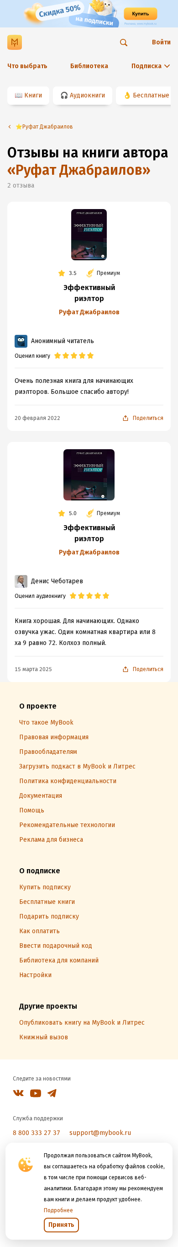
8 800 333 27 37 (36, 1133)
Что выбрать (27, 66)
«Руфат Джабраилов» (79, 170)
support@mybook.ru (100, 1133)
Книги (33, 95)
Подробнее (58, 1210)
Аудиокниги (87, 95)
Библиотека (89, 66)
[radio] (57, 355)
